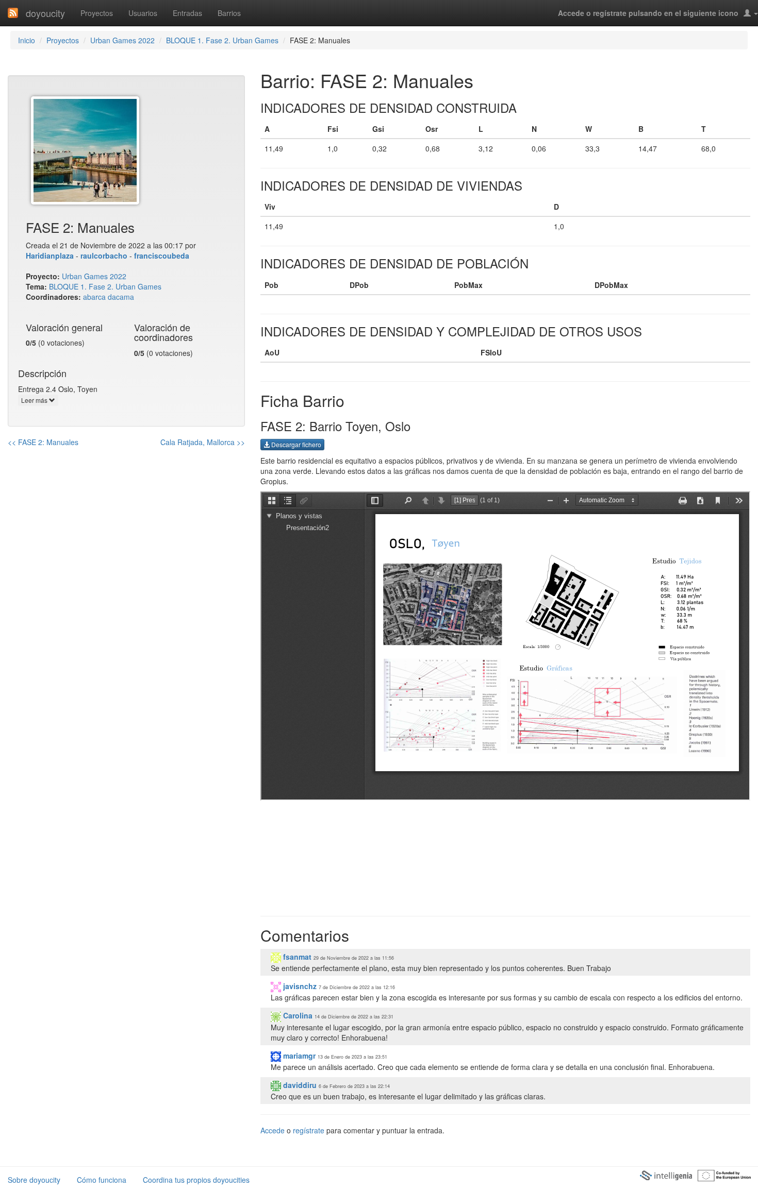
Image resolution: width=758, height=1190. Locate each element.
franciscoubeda (161, 255)
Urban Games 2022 (122, 40)
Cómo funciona (101, 1180)
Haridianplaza (50, 255)
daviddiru (299, 1085)
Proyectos (96, 13)
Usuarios (142, 13)
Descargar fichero (295, 444)
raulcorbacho (103, 255)
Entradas (187, 13)
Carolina (296, 1015)
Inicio (26, 40)
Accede (272, 1130)
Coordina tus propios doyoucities (196, 1180)
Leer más (35, 400)
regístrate (308, 1130)
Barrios (229, 13)
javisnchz (299, 986)
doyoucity (45, 13)
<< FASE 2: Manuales (43, 442)
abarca (94, 297)
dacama (121, 297)
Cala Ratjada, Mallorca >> (202, 442)
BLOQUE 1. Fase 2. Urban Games (222, 40)
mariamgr (298, 1055)
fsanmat (296, 956)
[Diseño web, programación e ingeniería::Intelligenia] (665, 1174)
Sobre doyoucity (34, 1180)
